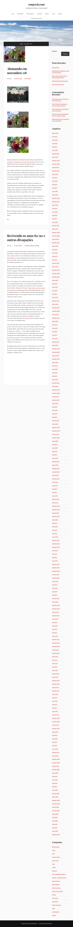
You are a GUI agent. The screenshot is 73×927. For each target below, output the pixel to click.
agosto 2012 (55, 656)
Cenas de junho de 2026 (58, 84)
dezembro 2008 (56, 800)
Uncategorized (55, 911)
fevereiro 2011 (55, 714)
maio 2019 (54, 413)
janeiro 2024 (55, 229)
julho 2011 (54, 697)
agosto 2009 (55, 773)
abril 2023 (54, 259)
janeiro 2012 (55, 677)
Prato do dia (55, 898)
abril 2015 (54, 557)
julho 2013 (54, 622)
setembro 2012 (56, 653)
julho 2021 (54, 324)
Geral (12, 13)
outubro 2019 (55, 396)
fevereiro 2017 (55, 499)
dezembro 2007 (56, 834)
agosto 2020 (55, 362)
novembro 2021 (56, 311)
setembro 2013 (56, 615)
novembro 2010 (56, 721)
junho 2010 (55, 738)
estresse (17, 337)
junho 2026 (55, 140)
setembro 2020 (56, 359)
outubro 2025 (55, 167)
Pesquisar (54, 51)
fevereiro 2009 (55, 793)
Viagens (60, 13)
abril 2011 (54, 708)
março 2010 (55, 749)
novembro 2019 (56, 393)
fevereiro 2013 (55, 639)
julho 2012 (54, 660)
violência (26, 318)
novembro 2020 (56, 352)
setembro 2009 (56, 769)
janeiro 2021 (55, 345)
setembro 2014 (56, 578)
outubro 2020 (55, 355)
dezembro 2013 (56, 605)
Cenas (53, 13)
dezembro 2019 (56, 389)
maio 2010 (54, 742)
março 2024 (55, 222)
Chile (53, 853)
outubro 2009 (55, 766)
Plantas (47, 13)
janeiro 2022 (55, 304)
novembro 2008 (56, 803)
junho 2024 (55, 211)
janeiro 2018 (55, 465)
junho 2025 (55, 181)
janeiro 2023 (55, 266)
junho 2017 (55, 485)
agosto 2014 (55, 581)
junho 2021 (55, 328)
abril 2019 (54, 417)
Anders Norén (48, 923)
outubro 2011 (55, 687)
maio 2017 (54, 489)
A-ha (21, 253)
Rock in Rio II (10, 258)
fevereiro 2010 (55, 752)
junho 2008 (55, 820)
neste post (30, 207)
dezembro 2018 (56, 427)
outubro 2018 (55, 434)
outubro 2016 (55, 513)
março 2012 (55, 670)
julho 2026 (54, 136)
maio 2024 (54, 215)
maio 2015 (54, 554)
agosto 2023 (55, 246)
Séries (53, 908)
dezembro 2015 (56, 543)
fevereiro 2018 (55, 461)
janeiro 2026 (55, 157)
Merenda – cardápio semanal (59, 877)
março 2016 (55, 537)
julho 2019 (54, 407)
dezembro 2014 (56, 567)
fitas (27, 260)
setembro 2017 (56, 478)
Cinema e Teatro (56, 857)
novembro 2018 (56, 430)
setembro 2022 (56, 277)
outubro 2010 (55, 725)
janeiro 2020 (55, 386)
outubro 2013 (55, 612)
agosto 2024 (55, 205)
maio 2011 (54, 704)
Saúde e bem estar (56, 905)
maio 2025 (54, 184)
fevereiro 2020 (55, 383)
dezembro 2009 (56, 759)
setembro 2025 (56, 170)
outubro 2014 (55, 574)
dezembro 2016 (56, 506)
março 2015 (55, 560)
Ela (10, 78)
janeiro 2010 (55, 755)
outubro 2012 (55, 649)
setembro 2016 (56, 516)
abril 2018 (54, 454)
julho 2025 (54, 177)
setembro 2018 (56, 437)
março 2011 (55, 711)
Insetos (54, 867)
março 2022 (55, 297)
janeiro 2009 (55, 797)
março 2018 (55, 458)
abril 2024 (54, 218)
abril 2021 (54, 335)
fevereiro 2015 (55, 564)
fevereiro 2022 (55, 300)
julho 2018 (54, 444)
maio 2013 (54, 629)
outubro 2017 (55, 475)
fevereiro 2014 (55, 598)
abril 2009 (54, 786)
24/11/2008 (19, 78)
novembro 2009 (56, 762)
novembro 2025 (56, 164)
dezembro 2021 (56, 307)
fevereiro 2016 (55, 540)
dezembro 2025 (56, 160)
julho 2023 (54, 249)
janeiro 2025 (55, 194)
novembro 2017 (56, 471)
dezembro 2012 (56, 643)
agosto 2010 (55, 732)
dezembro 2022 (56, 270)
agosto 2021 (55, 321)
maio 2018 (54, 451)
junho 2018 (55, 448)
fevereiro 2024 (55, 225)
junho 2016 (55, 526)
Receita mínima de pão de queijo (60, 81)
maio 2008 (54, 824)
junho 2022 (55, 287)
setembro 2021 (56, 318)
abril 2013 (54, 632)
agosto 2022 (55, 280)
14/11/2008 (19, 245)
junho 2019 (55, 410)
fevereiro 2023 (55, 263)
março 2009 (55, 790)
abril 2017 (54, 492)
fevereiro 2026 (55, 153)
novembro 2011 (56, 684)
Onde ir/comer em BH (36, 18)
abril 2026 (54, 146)
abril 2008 (54, 827)
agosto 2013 (55, 619)
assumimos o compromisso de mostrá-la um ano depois (21, 162)
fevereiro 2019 (55, 420)
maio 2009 (54, 783)
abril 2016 (54, 533)
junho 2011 (55, 701)
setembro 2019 (56, 400)
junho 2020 (55, 369)
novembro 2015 (56, 547)
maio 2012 (54, 667)
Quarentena (55, 901)
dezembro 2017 (56, 468)
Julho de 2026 (55, 67)
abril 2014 (54, 595)
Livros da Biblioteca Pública (58, 874)
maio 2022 (54, 290)
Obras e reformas (56, 888)
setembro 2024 (56, 201)
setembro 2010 (56, 728)
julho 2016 (54, 523)
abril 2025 (54, 188)
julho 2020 (54, 365)
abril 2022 (54, 294)
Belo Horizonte (55, 847)
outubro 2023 (55, 239)
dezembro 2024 (56, 198)
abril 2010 (54, 745)
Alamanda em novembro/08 (17, 70)
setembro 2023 (56, 242)
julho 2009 (54, 776)
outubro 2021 (55, 314)
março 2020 (55, 379)
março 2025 (55, 191)
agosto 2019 (55, 403)
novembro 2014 (56, 571)
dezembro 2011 (56, 680)
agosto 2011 (55, 694)
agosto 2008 (55, 814)
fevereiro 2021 (55, 341)
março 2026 (55, 150)
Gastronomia (20, 13)
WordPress (34, 923)
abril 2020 (54, 376)
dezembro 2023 (56, 232)
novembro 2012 (56, 646)
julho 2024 (54, 208)
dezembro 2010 (56, 718)
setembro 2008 (56, 810)
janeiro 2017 (55, 502)
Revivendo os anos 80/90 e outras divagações (26, 237)
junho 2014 (55, 588)
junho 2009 (55, 779)
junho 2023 (55, 253)
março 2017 (55, 495)
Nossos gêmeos (30, 13)
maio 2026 (54, 143)
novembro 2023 (56, 235)
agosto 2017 (55, 482)
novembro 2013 (56, 608)
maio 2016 (54, 530)
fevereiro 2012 (55, 673)
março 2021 (55, 338)
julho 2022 (54, 283)
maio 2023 (54, 256)
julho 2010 (54, 735)
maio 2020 (54, 372)
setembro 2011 (56, 690)
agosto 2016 (55, 519)
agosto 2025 (55, 174)
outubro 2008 (55, 807)
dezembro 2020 (56, 348)
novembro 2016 (56, 509)
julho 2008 (54, 817)
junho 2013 (55, 625)
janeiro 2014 (55, 601)
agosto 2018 (55, 441)
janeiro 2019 (55, 424)
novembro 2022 (56, 273)
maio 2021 (54, 331)
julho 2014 (54, 584)
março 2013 (55, 636)
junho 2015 (55, 550)
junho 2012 (55, 663)
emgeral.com (36, 4)
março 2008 (55, 831)
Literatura (39, 13)
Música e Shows (34, 245)
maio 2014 (54, 591)
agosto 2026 (55, 133)
